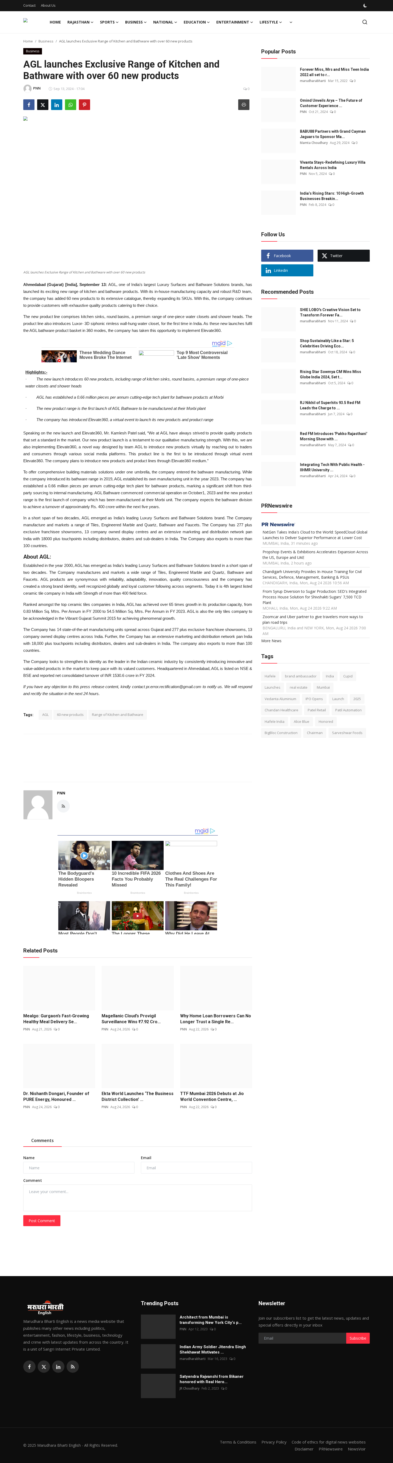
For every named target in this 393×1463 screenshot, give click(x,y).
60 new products (70, 714)
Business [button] (134, 22)
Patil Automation (348, 710)
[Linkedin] (58, 1366)
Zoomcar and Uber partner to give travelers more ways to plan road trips (313, 619)
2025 (357, 698)
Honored (326, 721)
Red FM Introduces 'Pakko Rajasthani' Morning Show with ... (333, 436)
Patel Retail (317, 710)
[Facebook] (29, 1366)
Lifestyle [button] (269, 22)
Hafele (270, 675)
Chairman (315, 732)
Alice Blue (301, 721)
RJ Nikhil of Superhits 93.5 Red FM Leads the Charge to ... (330, 405)
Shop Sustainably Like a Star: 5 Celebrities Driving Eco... (327, 343)
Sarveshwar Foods (347, 732)
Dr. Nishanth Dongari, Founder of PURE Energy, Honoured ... (56, 1096)
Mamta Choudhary (314, 142)
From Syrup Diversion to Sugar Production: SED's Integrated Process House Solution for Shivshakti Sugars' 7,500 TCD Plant (315, 597)
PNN (61, 792)
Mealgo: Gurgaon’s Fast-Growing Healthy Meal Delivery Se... (56, 1018)
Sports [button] (107, 22)
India (330, 675)
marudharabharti (313, 81)
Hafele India (274, 721)
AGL (45, 714)
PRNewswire (331, 1449)
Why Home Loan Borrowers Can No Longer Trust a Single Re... (215, 1018)
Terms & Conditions (238, 1442)
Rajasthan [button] (78, 22)
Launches (272, 687)
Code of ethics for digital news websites (329, 1442)
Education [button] (195, 22)
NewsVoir (357, 1449)
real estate (298, 687)
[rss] (73, 1366)
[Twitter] (44, 1366)
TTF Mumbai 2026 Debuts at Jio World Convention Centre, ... (212, 1096)
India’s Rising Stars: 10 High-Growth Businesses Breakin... (332, 196)
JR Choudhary (189, 1388)
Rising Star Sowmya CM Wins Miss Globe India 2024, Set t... (330, 374)
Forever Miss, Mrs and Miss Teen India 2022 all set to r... (334, 72)
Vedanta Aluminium (280, 698)
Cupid (348, 675)
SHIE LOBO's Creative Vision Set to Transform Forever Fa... (330, 312)
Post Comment (42, 1220)
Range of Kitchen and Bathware (117, 714)
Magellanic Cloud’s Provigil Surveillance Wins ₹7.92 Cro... (131, 1018)
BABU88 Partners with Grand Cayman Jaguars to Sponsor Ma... (333, 134)
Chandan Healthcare (281, 710)
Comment (32, 1180)
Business (45, 41)
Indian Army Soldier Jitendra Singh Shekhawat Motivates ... (213, 1349)
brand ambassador (301, 675)
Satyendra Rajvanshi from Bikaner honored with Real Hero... (212, 1379)
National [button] (163, 22)
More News (271, 640)
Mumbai (323, 687)
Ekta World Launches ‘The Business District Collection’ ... (138, 1096)
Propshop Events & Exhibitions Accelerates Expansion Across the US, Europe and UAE (315, 554)
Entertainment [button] (232, 22)
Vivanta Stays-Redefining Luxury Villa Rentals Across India (332, 165)
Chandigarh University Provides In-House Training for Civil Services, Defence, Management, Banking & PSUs (312, 574)
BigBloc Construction (281, 732)
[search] (365, 22)
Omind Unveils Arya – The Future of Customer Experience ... (331, 103)
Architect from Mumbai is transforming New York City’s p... (211, 1320)
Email (146, 1157)
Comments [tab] (42, 1140)
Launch (338, 698)
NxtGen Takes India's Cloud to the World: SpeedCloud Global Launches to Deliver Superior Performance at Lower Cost (315, 534)
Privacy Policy (274, 1442)
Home (55, 22)
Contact (29, 5)
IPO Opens (314, 698)
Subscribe (358, 1338)
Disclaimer (304, 1449)
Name (28, 1157)
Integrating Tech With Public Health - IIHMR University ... (332, 467)
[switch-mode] (366, 5)
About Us (48, 5)
